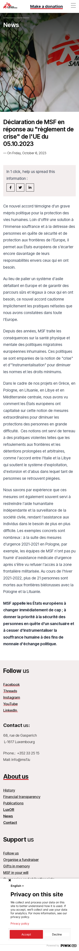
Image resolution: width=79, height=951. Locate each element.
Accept (26, 934)
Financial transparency (21, 797)
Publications (13, 803)
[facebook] (10, 187)
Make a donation (46, 6)
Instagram (11, 697)
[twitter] (20, 187)
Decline (57, 934)
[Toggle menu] (73, 5)
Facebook (11, 684)
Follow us (11, 853)
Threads (10, 691)
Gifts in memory (16, 866)
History (9, 790)
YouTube (10, 704)
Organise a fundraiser (21, 860)
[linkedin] (30, 187)
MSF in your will (15, 872)
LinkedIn (10, 710)
